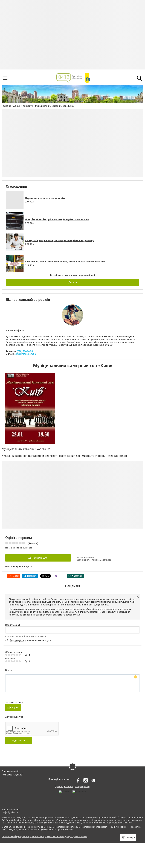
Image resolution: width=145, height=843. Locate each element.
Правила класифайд (55, 836)
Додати (72, 282)
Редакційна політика (76, 836)
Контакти (68, 786)
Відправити (18, 740)
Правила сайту (37, 836)
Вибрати (14, 707)
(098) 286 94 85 (25, 351)
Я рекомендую (39, 557)
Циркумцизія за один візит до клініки (45, 198)
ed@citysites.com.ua (25, 354)
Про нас (59, 786)
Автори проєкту (82, 786)
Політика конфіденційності (15, 836)
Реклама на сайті (10, 771)
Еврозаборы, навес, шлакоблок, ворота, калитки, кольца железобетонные (65, 261)
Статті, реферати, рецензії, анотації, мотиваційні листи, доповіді (59, 240)
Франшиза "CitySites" (12, 775)
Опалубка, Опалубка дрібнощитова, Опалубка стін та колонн (57, 219)
